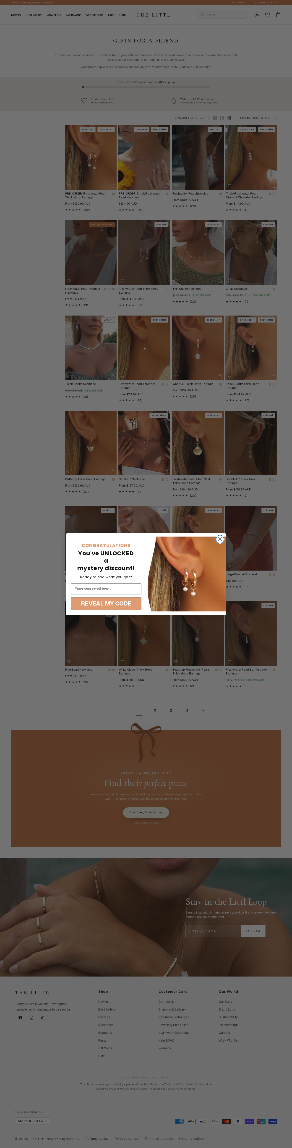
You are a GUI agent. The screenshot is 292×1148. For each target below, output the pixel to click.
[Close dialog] (220, 539)
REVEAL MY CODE (106, 603)
